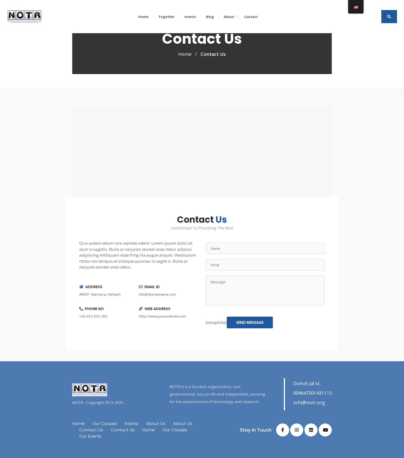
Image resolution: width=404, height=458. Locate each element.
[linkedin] (310, 430)
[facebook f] (282, 430)
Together (166, 16)
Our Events (90, 436)
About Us (155, 423)
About (229, 16)
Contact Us (91, 430)
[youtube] (325, 430)
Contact (251, 16)
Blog (210, 16)
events (190, 16)
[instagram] (296, 430)
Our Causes (105, 423)
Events (131, 423)
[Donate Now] (389, 16)
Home (143, 16)
